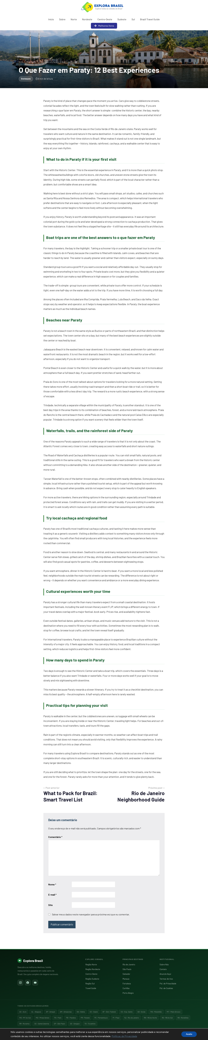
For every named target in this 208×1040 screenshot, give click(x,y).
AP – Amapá (50, 1012)
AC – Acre (22, 1012)
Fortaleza (127, 983)
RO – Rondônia (183, 1018)
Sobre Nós (164, 964)
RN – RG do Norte (150, 1018)
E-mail (52, 894)
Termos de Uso (166, 978)
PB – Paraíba (71, 1018)
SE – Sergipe (74, 1023)
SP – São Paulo (59, 1023)
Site (50, 904)
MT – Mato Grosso (173, 1012)
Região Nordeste (92, 969)
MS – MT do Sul (25, 1018)
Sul (133, 19)
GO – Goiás (141, 1012)
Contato (163, 969)
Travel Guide (90, 988)
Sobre (62, 19)
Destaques (31, 62)
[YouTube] (35, 983)
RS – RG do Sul (167, 1018)
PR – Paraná (85, 1018)
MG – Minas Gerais (42, 1018)
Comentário (55, 836)
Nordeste (87, 19)
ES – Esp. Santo (127, 1012)
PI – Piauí (116, 1018)
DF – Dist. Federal (109, 1012)
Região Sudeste (92, 978)
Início (51, 19)
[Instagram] (20, 983)
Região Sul (90, 983)
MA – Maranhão (156, 1012)
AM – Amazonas (66, 1012)
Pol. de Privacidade (168, 983)
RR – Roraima (24, 1023)
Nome (52, 884)
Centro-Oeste (104, 19)
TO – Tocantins (90, 1023)
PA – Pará (57, 1018)
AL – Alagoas (36, 1012)
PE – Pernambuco (101, 1018)
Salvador (126, 974)
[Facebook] (28, 983)
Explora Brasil (33, 961)
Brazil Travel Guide (150, 19)
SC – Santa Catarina (41, 1023)
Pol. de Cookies (166, 988)
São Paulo (127, 969)
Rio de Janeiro (129, 964)
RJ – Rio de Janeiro (131, 1018)
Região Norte (91, 964)
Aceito (189, 1034)
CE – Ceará (94, 1012)
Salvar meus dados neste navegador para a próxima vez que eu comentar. (91, 914)
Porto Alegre (128, 993)
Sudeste (121, 19)
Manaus (126, 978)
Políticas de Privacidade (124, 1036)
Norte (74, 19)
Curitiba (126, 988)
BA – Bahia (81, 1012)
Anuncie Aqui (165, 974)
